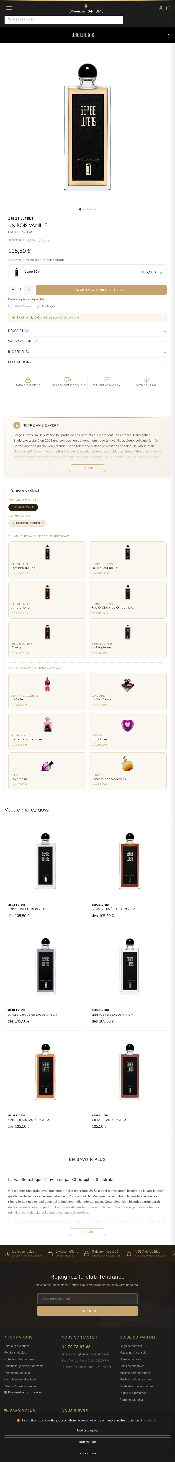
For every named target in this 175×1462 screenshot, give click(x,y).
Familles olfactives (132, 1366)
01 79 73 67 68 (76, 1346)
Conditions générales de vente (24, 1366)
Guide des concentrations (136, 1386)
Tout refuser (87, 1442)
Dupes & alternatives (133, 1393)
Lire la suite (85, 468)
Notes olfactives (130, 1359)
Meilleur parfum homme (135, 1379)
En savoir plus (149, 1420)
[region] (87, 1253)
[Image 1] (80, 209)
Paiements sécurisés (17, 1373)
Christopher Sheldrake (27, 523)
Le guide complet (131, 1346)
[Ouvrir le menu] (169, 35)
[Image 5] (95, 209)
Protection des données (19, 1359)
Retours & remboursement (21, 1386)
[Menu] (9, 8)
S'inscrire (87, 1311)
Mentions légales (15, 1352)
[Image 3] (88, 209)
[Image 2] (84, 209)
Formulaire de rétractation (20, 1379)
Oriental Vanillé (23, 507)
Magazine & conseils (133, 1352)
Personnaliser (87, 1453)
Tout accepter (87, 1430)
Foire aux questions (17, 1346)
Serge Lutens (21, 219)
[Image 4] (91, 209)
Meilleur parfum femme (135, 1373)
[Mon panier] (168, 8)
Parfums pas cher (131, 1399)
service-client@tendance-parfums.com (85, 1354)
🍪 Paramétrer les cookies (23, 1392)
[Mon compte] (161, 8)
